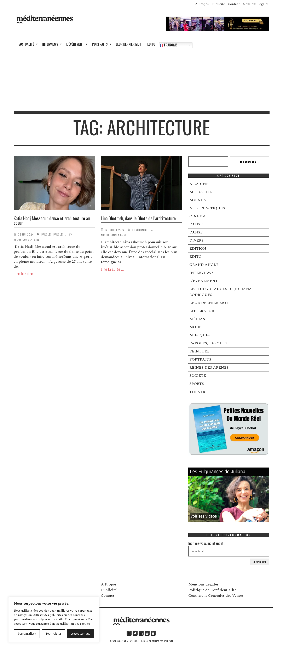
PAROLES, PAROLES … (53, 234)
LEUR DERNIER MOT (128, 44)
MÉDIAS (197, 319)
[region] (53, 620)
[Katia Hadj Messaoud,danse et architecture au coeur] (54, 184)
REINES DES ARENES (209, 367)
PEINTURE (199, 351)
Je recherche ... (249, 161)
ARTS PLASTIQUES (207, 208)
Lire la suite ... (25, 273)
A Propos (202, 3)
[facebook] (129, 633)
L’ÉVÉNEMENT (75, 44)
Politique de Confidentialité (212, 590)
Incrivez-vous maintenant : (206, 543)
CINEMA (197, 216)
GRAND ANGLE (204, 264)
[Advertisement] (141, 80)
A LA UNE (198, 184)
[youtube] (153, 633)
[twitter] (135, 633)
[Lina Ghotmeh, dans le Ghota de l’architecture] (141, 184)
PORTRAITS (100, 44)
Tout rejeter (53, 634)
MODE (195, 327)
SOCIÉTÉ (197, 375)
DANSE (196, 224)
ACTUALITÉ (26, 44)
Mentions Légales (255, 3)
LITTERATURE (202, 311)
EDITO (151, 44)
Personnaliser (27, 634)
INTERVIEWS (50, 44)
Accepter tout (80, 634)
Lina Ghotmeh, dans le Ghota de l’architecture (138, 218)
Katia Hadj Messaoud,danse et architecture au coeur (52, 220)
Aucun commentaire (26, 239)
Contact (234, 3)
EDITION (197, 248)
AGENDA (197, 200)
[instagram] (147, 633)
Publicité (218, 3)
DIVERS (196, 240)
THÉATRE (198, 392)
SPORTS (196, 383)
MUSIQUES (199, 335)
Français (170, 45)
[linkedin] (141, 633)
